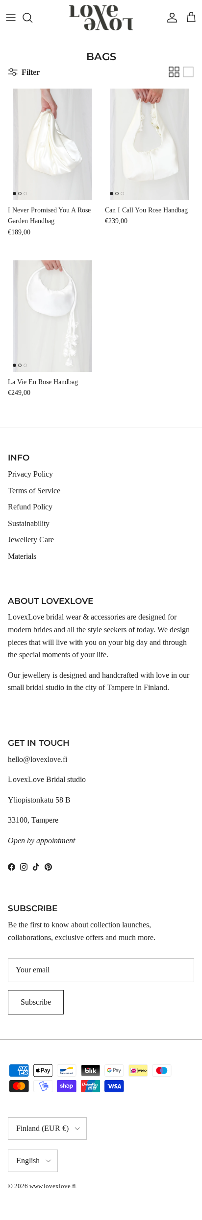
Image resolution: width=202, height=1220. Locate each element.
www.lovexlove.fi (52, 1186)
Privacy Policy (30, 474)
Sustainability (29, 523)
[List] (188, 72)
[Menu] (11, 17)
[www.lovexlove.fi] (101, 17)
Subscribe (36, 1002)
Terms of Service (34, 490)
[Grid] (174, 72)
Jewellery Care (31, 539)
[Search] (32, 17)
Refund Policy (30, 507)
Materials (22, 556)
